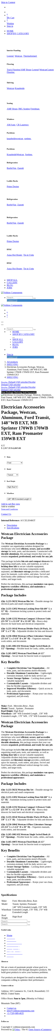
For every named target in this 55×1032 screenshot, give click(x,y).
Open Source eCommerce (39, 1029)
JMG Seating (24, 109)
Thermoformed (30, 56)
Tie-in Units (28, 255)
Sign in (10, 26)
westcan (20, 138)
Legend (35, 69)
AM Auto (11, 125)
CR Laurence (22, 125)
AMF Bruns (12, 109)
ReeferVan (12, 168)
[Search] (34, 298)
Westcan (19, 56)
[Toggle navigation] (2, 322)
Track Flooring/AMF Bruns (19, 69)
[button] (18, 382)
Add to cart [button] (6, 504)
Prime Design (13, 186)
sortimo (27, 138)
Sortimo (29, 154)
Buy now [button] (16, 504)
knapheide (11, 138)
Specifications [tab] (13, 528)
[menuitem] (10, 31)
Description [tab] (12, 525)
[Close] (2, 324)
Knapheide (20, 88)
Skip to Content (8, 2)
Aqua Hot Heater (15, 255)
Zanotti (20, 168)
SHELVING (12, 364)
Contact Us (12, 300)
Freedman (35, 109)
